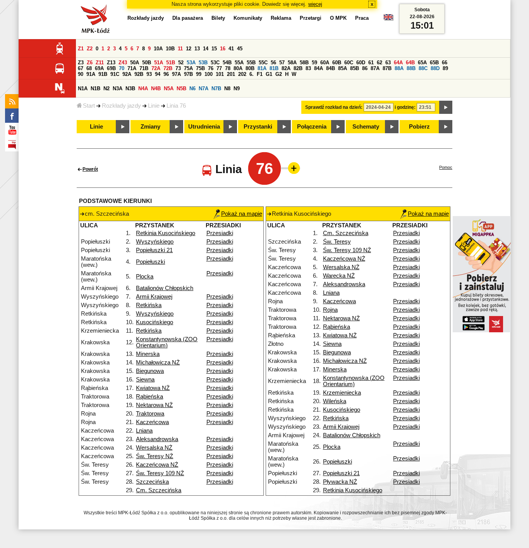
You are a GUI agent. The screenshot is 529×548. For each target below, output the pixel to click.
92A (126, 74)
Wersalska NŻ (154, 448)
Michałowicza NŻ (158, 362)
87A (375, 68)
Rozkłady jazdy (121, 106)
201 (231, 74)
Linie (154, 106)
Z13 (111, 62)
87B (387, 68)
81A (262, 68)
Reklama (281, 18)
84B (330, 68)
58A (292, 62)
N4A (143, 88)
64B (410, 62)
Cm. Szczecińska (158, 490)
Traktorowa (150, 414)
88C (423, 68)
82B (298, 68)
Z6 (90, 62)
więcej (315, 4)
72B (167, 68)
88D (435, 68)
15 (214, 49)
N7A (203, 88)
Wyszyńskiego (154, 242)
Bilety (218, 18)
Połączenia (311, 127)
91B (102, 74)
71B (143, 68)
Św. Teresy (337, 242)
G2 (278, 74)
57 (282, 62)
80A (238, 68)
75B (200, 68)
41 (231, 49)
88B (411, 68)
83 (308, 68)
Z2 (90, 49)
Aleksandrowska (157, 439)
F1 (260, 74)
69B (111, 68)
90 (80, 74)
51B (170, 62)
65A (422, 62)
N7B (216, 88)
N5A (168, 88)
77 (219, 68)
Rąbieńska (149, 396)
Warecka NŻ (339, 276)
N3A (117, 88)
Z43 (123, 62)
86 (365, 68)
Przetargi (310, 18)
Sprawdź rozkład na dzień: (333, 107)
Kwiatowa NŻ (153, 388)
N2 (106, 88)
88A (399, 68)
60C (348, 62)
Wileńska (334, 401)
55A (239, 62)
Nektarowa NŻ (154, 405)
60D (360, 62)
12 (188, 49)
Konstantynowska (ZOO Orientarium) (167, 342)
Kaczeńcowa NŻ (157, 465)
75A (188, 68)
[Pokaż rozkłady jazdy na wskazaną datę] (445, 107)
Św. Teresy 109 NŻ (160, 473)
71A (131, 68)
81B (274, 68)
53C (215, 62)
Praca (362, 18)
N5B (181, 88)
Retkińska (148, 305)
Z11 (100, 62)
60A (324, 62)
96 (166, 74)
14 (205, 49)
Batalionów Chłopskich (164, 288)
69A (99, 68)
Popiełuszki (150, 262)
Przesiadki (219, 233)
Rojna (330, 310)
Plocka (144, 276)
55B (251, 62)
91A (90, 74)
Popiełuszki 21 (154, 250)
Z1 (81, 49)
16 (222, 49)
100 (208, 74)
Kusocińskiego (154, 322)
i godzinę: (405, 107)
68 (89, 68)
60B (336, 62)
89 (445, 68)
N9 (237, 88)
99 (198, 74)
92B (138, 74)
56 (273, 62)
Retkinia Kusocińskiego (165, 233)
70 (121, 68)
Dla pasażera (187, 18)
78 (227, 68)
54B (227, 62)
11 (180, 49)
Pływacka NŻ (340, 482)
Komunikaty (248, 18)
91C (114, 74)
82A (286, 68)
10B (170, 49)
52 (181, 62)
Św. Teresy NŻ (154, 456)
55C (263, 62)
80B (250, 68)
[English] (388, 19)
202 (242, 74)
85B (354, 68)
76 (210, 68)
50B (146, 62)
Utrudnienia (204, 127)
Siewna (145, 379)
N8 (227, 88)
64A (398, 62)
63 (388, 62)
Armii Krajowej (154, 297)
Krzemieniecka (342, 393)
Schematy (365, 127)
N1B (95, 88)
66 (444, 62)
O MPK (338, 18)
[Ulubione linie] (291, 168)
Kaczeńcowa (152, 422)
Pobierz (419, 127)
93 (149, 74)
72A (155, 68)
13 (197, 49)
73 (178, 68)
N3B (130, 88)
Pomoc (445, 167)
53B (203, 62)
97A (176, 74)
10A (158, 49)
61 (371, 62)
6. (251, 74)
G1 (269, 74)
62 (379, 62)
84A (318, 68)
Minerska (148, 354)
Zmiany (150, 127)
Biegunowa (150, 371)
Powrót (90, 169)
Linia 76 (176, 106)
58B (304, 62)
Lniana (144, 431)
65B (434, 62)
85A (342, 68)
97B (188, 74)
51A (158, 62)
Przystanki (258, 127)
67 (80, 68)
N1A (83, 88)
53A (191, 62)
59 (314, 62)
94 (157, 74)
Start (89, 106)
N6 (192, 88)
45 (239, 49)
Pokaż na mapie (241, 214)
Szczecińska (152, 482)
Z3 (81, 62)
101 (220, 74)
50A (134, 62)
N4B (156, 88)
